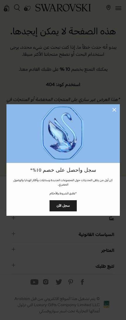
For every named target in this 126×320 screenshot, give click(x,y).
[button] (114, 110)
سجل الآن (63, 205)
